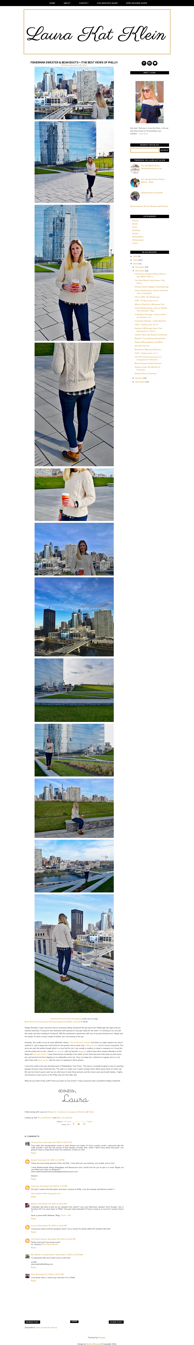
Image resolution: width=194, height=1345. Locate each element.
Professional (138, 240)
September (140, 382)
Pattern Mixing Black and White (149, 342)
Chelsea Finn (37, 1142)
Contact (83, 3)
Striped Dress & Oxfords (152, 193)
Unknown (35, 1186)
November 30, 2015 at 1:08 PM (51, 1160)
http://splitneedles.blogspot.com (46, 1193)
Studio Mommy (93, 1344)
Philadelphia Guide (107, 3)
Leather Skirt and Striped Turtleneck (151, 335)
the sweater (59, 1051)
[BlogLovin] (155, 63)
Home (52, 3)
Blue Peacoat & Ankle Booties (148, 363)
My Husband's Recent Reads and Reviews (149, 206)
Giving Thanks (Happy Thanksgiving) (152, 287)
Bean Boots (30, 1022)
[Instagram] (149, 63)
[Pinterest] (144, 63)
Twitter (91, 1112)
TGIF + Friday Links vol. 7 (146, 353)
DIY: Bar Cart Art (142, 346)
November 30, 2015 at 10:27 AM (58, 1142)
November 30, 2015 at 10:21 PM (53, 1226)
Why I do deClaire (64, 1118)
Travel (135, 243)
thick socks (43, 1060)
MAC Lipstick (74, 1022)
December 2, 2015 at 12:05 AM (69, 1255)
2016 (135, 260)
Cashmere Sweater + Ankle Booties (150, 321)
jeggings (82, 1051)
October (139, 378)
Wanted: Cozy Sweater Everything (150, 338)
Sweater (54, 1019)
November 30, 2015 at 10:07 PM (53, 1204)
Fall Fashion (68, 1122)
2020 (135, 256)
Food (134, 227)
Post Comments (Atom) (46, 1327)
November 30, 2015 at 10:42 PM (61, 1239)
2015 (135, 264)
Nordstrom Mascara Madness (148, 349)
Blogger (102, 1337)
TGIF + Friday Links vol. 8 (146, 325)
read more (143, 134)
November (139, 271)
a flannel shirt (91, 1045)
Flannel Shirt (65, 1019)
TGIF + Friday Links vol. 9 (146, 301)
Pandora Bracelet (58, 1022)
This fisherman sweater (80, 1042)
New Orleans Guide (136, 3)
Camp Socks (43, 1022)
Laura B (34, 1226)
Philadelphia (87, 1122)
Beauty (135, 221)
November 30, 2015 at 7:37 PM (53, 1186)
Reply (33, 1153)
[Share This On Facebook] (73, 1124)
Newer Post (32, 1322)
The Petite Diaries (39, 1239)
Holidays (136, 230)
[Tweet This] (78, 1124)
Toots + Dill (66, 1215)
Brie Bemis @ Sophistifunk (43, 1255)
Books (135, 224)
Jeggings (77, 1019)
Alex (33, 1274)
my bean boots (40, 1054)
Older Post (116, 1322)
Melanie (34, 1204)
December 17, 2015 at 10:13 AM (50, 1274)
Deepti (34, 1160)
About (67, 3)
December (139, 267)
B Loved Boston (45, 1118)
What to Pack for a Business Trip (149, 304)
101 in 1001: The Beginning (147, 297)
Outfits (135, 233)
